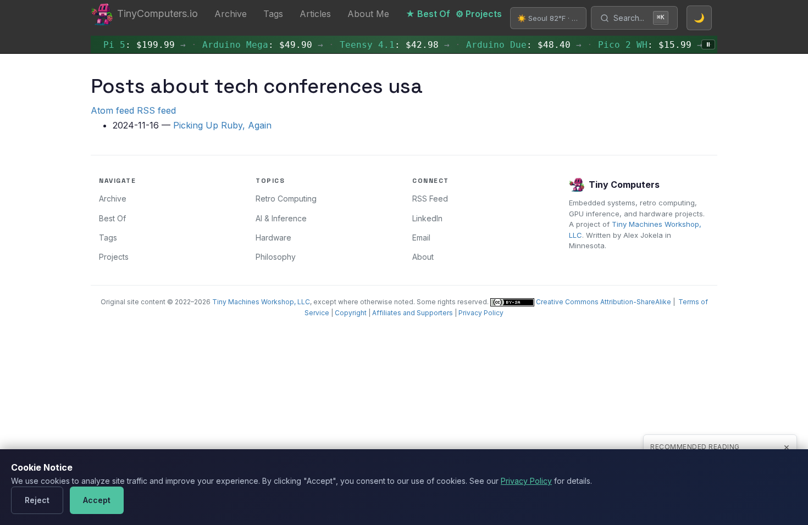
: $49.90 (252, 45)
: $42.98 (385, 45)
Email (421, 237)
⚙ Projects (479, 13)
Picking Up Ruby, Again (222, 125)
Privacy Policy (480, 313)
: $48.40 (514, 45)
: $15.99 (640, 45)
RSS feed (156, 110)
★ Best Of (428, 13)
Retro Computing (286, 198)
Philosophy (276, 256)
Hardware (273, 237)
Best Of (112, 218)
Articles (315, 13)
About (423, 256)
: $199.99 (134, 45)
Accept (96, 500)
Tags (273, 13)
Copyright (351, 313)
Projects (114, 256)
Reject (37, 500)
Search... (639, 18)
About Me (368, 13)
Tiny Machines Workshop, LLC (261, 302)
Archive (230, 13)
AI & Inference (281, 218)
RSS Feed (430, 198)
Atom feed (112, 110)
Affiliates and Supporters (412, 313)
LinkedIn (427, 218)
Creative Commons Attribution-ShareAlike (602, 302)
